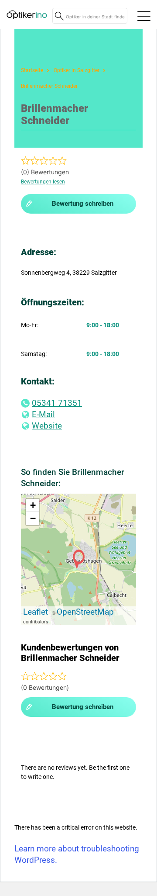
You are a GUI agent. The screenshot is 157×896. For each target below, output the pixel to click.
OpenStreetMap (85, 612)
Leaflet (35, 612)
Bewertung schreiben (82, 204)
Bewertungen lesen (43, 182)
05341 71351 (57, 403)
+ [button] (33, 505)
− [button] (33, 518)
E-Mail (43, 414)
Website (47, 426)
